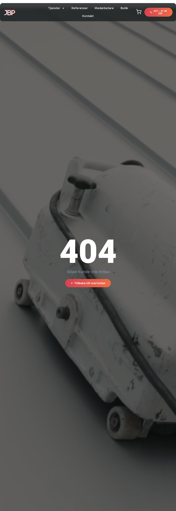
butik (124, 8)
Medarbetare (104, 8)
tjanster (54, 8)
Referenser (80, 8)
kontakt (88, 16)
